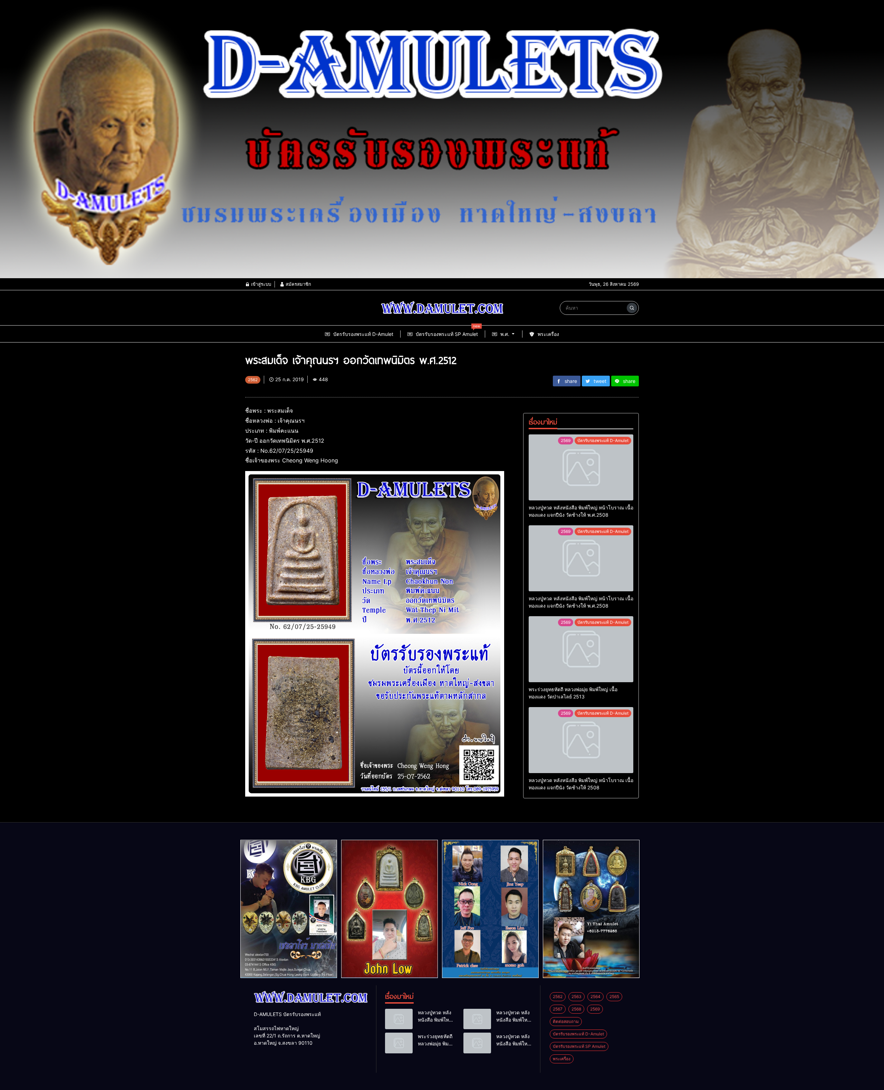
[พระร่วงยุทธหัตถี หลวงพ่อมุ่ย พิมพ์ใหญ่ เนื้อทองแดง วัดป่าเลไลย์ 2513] (581, 649)
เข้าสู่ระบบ (260, 284)
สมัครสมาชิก (297, 284)
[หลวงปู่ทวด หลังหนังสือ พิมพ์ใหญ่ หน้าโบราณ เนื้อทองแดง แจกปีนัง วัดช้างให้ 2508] (581, 740)
